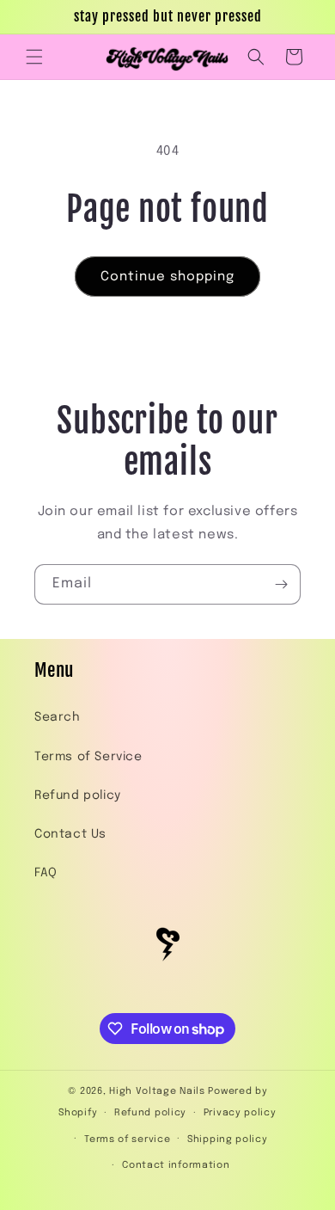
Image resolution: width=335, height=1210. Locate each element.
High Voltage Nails (157, 1091)
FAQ (46, 873)
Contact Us (70, 834)
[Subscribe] (281, 584)
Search (57, 717)
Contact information (175, 1165)
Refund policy (77, 795)
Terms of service (127, 1139)
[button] (34, 57)
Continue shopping (167, 277)
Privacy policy (240, 1113)
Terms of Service (88, 757)
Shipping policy (227, 1139)
